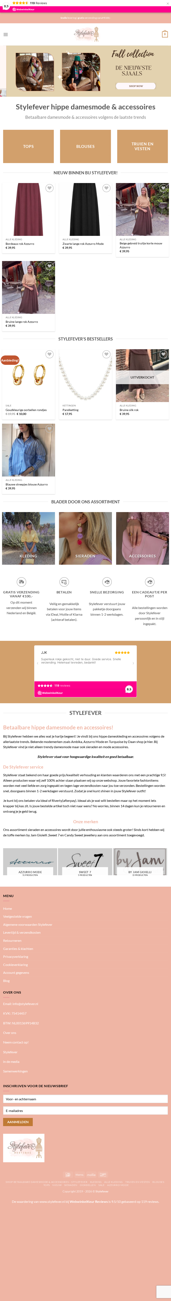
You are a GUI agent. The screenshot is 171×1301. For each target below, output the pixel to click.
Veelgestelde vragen (17, 916)
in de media (11, 1061)
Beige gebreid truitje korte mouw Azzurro (141, 245)
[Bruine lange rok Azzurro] (28, 287)
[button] (5, 34)
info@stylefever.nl (25, 1004)
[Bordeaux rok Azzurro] (28, 209)
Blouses (158, 1181)
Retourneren (12, 940)
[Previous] (9, 71)
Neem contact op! (16, 1042)
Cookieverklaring (15, 965)
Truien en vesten (137, 1181)
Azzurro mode (118, 1185)
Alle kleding (113, 1181)
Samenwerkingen (15, 1071)
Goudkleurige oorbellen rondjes (26, 410)
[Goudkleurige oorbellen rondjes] (28, 375)
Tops (46, 1185)
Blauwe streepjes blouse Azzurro (27, 484)
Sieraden (70, 1185)
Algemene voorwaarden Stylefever (27, 924)
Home (7, 908)
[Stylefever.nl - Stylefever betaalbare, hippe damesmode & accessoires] (86, 34)
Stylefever (10, 1052)
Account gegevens (16, 972)
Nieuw (57, 1185)
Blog (6, 981)
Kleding (96, 1181)
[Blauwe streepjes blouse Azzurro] (28, 450)
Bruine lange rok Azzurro (22, 321)
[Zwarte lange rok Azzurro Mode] (85, 209)
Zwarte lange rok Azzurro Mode (83, 243)
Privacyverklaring (15, 956)
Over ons (9, 1033)
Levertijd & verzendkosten (22, 932)
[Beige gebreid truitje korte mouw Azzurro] (142, 209)
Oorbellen (88, 1185)
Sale (101, 1185)
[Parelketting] (85, 375)
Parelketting (70, 410)
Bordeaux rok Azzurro (20, 243)
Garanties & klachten (18, 949)
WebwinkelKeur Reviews (89, 1201)
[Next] (162, 71)
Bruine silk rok (129, 410)
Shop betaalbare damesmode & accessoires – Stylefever (46, 1181)
